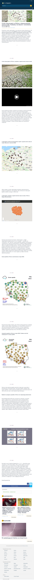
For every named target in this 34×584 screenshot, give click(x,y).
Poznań (5, 552)
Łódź (5, 557)
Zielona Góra (25, 555)
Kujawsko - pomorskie (7, 568)
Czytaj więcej (13, 517)
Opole (24, 559)
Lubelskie (15, 566)
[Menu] (32, 8)
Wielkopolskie (25, 563)
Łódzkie (24, 565)
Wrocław (24, 550)
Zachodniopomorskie (17, 568)
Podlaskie (15, 570)
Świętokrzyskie (6, 570)
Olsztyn (15, 553)
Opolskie (5, 572)
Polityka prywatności (25, 545)
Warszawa (5, 550)
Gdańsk (15, 552)
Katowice (5, 559)
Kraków (15, 550)
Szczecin (15, 555)
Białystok (5, 553)
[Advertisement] (17, 52)
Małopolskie (6, 565)
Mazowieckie (6, 563)
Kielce (15, 557)
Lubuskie (24, 570)
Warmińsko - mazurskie (26, 568)
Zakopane (15, 559)
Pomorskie (6, 566)
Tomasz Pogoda (16, 576)
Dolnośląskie (16, 565)
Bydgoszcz (25, 553)
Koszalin (5, 555)
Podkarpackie (25, 566)
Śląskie (15, 563)
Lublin (24, 557)
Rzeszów (24, 552)
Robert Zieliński (6, 576)
